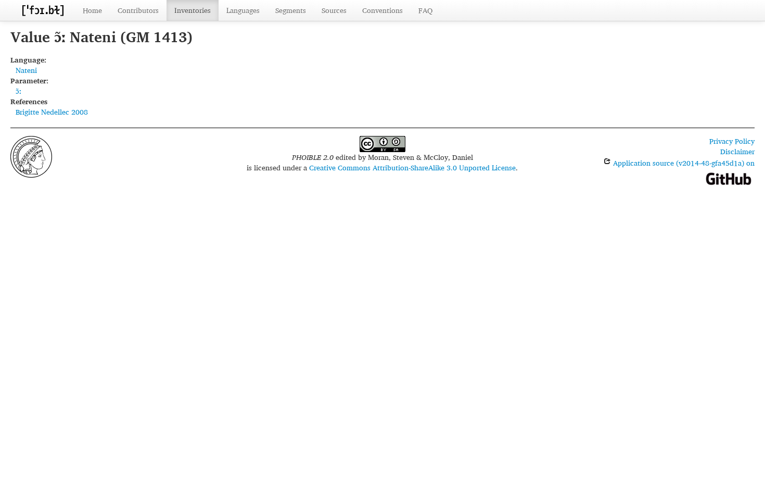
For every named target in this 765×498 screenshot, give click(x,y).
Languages (243, 10)
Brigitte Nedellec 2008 (52, 112)
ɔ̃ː (18, 91)
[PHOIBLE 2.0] (42, 10)
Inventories (192, 10)
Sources (334, 10)
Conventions (382, 10)
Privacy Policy (732, 141)
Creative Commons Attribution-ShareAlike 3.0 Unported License (412, 167)
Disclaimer (737, 151)
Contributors (138, 10)
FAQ (425, 10)
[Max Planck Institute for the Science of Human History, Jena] (31, 155)
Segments (290, 10)
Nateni (26, 70)
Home (92, 10)
